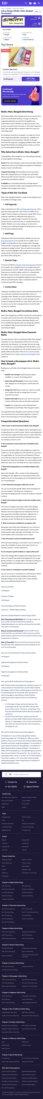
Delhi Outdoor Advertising (29, 1025)
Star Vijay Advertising (8, 912)
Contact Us (12, 782)
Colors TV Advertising (28, 918)
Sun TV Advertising (27, 909)
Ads (23, 820)
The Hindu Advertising (8, 983)
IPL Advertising (6, 1058)
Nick (3, 1042)
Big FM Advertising (27, 935)
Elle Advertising (6, 999)
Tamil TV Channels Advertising (30, 912)
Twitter (4, 843)
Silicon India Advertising (8, 1002)
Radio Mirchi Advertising (8, 932)
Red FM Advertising (7, 935)
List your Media (26, 800)
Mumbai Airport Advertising (29, 948)
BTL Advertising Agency (8, 1088)
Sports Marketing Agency (29, 1084)
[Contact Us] (30, 3)
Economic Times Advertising (29, 983)
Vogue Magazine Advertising (29, 1002)
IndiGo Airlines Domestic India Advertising (30, 955)
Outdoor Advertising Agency (9, 1084)
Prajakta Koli (25, 1042)
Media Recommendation (28, 823)
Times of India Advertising (9, 979)
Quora (3, 850)
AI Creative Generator (28, 827)
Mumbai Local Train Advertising (10, 1015)
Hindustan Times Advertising (29, 986)
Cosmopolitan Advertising (29, 996)
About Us (32, 782)
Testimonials (5, 804)
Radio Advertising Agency (29, 1074)
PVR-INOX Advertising (8, 966)
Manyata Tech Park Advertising (30, 1015)
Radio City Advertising (28, 938)
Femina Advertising (27, 999)
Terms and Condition (7, 800)
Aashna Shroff (6, 1048)
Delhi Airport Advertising (8, 951)
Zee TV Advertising (7, 915)
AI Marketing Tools (7, 827)
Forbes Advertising (7, 996)
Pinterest (24, 846)
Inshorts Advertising (27, 896)
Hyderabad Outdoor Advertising (10, 1032)
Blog (3, 840)
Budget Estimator (6, 830)
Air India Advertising (7, 948)
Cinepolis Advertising (27, 966)
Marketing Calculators (8, 823)
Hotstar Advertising (7, 896)
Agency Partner (32, 786)
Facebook (24, 840)
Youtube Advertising (27, 892)
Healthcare (5, 872)
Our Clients (12, 786)
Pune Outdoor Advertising (29, 1028)
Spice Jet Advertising (27, 951)
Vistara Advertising (7, 955)
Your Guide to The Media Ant (9, 797)
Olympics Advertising (27, 1061)
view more (37, 74)
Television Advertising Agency (30, 1081)
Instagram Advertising (8, 899)
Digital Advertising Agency (29, 1071)
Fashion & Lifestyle (27, 859)
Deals (3, 807)
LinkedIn (24, 843)
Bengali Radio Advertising (9, 938)
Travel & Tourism (26, 863)
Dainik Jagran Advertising (9, 986)
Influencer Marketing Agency (29, 1078)
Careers (24, 807)
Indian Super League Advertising (10, 1061)
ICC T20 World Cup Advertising (30, 1058)
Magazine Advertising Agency (10, 1074)
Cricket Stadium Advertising (9, 1012)
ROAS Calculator (26, 817)
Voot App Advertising (7, 892)
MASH (3, 820)
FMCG (3, 866)
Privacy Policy (25, 804)
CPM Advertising (26, 886)
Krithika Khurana (26, 1045)
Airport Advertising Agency (9, 1071)
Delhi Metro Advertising (28, 1012)
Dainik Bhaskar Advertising (29, 979)
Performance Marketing (8, 889)
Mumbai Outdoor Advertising (9, 1025)
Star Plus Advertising (7, 918)
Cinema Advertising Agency (9, 1078)
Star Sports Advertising (8, 922)
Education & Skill (26, 869)
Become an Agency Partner (29, 797)
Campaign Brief (6, 817)
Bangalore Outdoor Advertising (10, 1028)
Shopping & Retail (7, 859)
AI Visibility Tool (26, 830)
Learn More (10, 101)
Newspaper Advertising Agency (10, 1081)
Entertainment (26, 866)
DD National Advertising (8, 909)
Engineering (5, 876)
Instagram (4, 846)
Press (23, 850)
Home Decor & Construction (29, 872)
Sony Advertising (26, 915)
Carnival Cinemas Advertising (10, 970)
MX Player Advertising (28, 889)
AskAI (36, 11)
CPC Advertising (6, 886)
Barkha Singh (5, 1045)
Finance (4, 869)
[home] (4, 4)
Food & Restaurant (7, 863)
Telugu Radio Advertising (28, 932)
